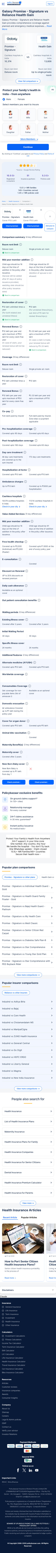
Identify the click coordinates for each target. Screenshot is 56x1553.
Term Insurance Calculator (13, 1347)
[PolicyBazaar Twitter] (24, 1470)
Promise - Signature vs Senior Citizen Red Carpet (22, 932)
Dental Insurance (13, 1172)
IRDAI (4, 1482)
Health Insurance (14, 201)
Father (28, 132)
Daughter (10, 132)
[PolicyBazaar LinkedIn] (30, 1470)
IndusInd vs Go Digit (12, 1050)
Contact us (6, 1427)
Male (8, 99)
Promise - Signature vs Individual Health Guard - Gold (26, 888)
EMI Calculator (8, 1350)
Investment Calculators (15, 1336)
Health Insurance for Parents (19, 1193)
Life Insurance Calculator (12, 1358)
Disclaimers (8, 1290)
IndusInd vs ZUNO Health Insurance (19, 1036)
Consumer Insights (10, 1398)
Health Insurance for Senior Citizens (23, 1162)
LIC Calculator (8, 1354)
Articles (5, 1383)
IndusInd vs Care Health (14, 1015)
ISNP (4, 1423)
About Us (6, 1408)
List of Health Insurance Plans (19, 1121)
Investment (10, 1318)
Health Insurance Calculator (13, 1361)
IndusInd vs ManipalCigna (14, 1029)
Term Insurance (11, 1314)
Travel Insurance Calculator (13, 1365)
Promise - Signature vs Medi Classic (20, 923)
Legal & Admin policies (11, 1419)
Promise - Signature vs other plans (20, 877)
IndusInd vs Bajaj (10, 1008)
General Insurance (13, 1307)
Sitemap (5, 1412)
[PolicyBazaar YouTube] (36, 1470)
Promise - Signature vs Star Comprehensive (23, 947)
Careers (5, 1416)
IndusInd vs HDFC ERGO (14, 1057)
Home (4, 201)
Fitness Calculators (13, 1339)
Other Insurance (12, 1325)
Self (10, 117)
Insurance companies (11, 1390)
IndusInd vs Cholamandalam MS (17, 1022)
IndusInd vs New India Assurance (18, 1078)
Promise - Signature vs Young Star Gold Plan (24, 954)
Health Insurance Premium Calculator (23, 1182)
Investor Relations (9, 1434)
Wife (28, 117)
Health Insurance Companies (19, 1152)
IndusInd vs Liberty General (15, 1064)
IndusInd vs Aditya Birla (13, 1001)
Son (45, 117)
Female (21, 99)
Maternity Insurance (14, 1131)
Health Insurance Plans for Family (21, 1142)
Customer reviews (9, 1387)
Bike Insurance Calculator (13, 1372)
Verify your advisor (10, 1430)
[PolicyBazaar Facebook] (17, 1470)
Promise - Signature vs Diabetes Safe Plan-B (24, 940)
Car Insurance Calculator (12, 1369)
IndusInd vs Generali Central (16, 1043)
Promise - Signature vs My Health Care (21, 916)
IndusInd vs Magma (11, 1071)
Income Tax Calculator (11, 1343)
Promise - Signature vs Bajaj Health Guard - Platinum (23, 908)
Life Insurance (11, 1310)
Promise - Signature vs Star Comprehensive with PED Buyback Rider (26, 962)
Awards (5, 1394)
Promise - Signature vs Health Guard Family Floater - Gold (23, 898)
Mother (46, 132)
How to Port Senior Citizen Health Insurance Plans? (21, 1263)
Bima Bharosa (13, 1482)
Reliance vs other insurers (16, 993)
